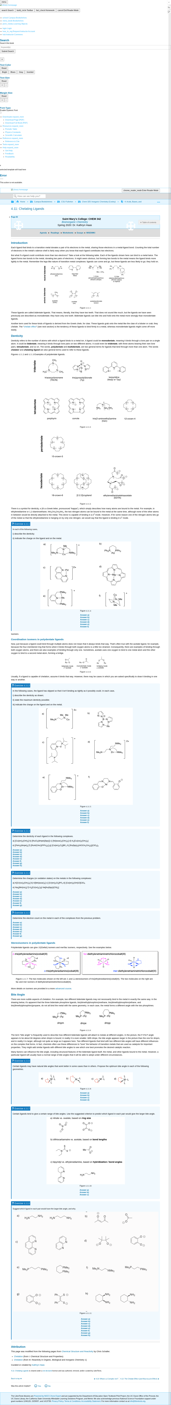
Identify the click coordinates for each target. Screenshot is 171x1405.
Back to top (15, 1379)
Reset (4, 68)
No (49, 1386)
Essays (80, 233)
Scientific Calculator (13, 135)
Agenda (43, 233)
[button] (9, 154)
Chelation (18, 1356)
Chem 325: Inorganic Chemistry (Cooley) (99, 202)
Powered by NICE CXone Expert (47, 1396)
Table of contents (149, 222)
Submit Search (8, 51)
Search (15, 196)
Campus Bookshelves (43, 202)
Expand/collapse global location (158, 201)
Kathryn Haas (38, 1365)
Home (23, 202)
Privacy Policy (57, 1401)
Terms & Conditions (72, 1401)
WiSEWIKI (90, 233)
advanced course (63, 988)
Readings (55, 233)
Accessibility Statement (91, 1401)
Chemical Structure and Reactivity (77, 1351)
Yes (39, 1386)
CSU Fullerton (67, 202)
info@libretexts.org (137, 1401)
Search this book (7, 43)
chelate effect (30, 327)
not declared (47, 1371)
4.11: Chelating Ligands (20, 1371)
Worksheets (68, 233)
